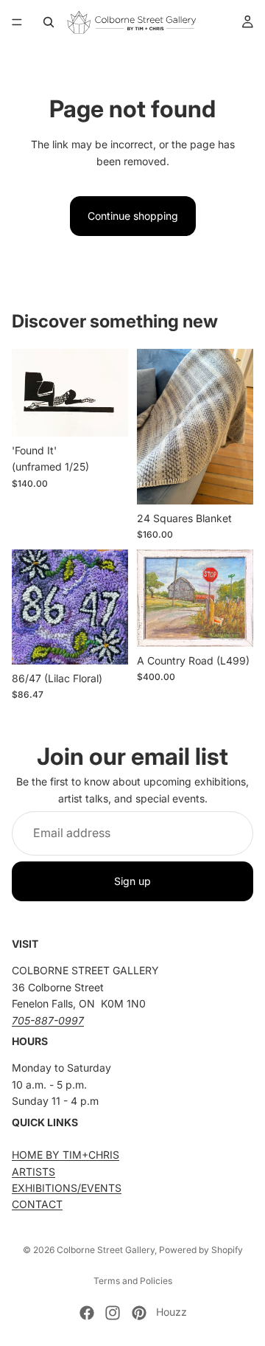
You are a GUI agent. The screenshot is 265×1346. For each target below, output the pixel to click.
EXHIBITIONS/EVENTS (66, 1188)
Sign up (132, 881)
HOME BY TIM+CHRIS (65, 1154)
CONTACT (37, 1204)
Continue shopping (133, 215)
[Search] (48, 22)
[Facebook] (87, 1313)
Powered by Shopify (201, 1249)
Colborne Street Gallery (106, 1249)
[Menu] (17, 22)
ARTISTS (33, 1171)
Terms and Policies (132, 1280)
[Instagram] (112, 1313)
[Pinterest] (139, 1313)
